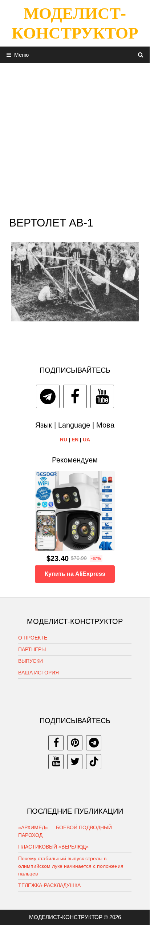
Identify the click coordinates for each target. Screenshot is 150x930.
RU (63, 439)
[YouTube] (102, 396)
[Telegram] (48, 396)
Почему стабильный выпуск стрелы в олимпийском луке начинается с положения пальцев (70, 866)
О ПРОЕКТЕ (32, 638)
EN (75, 439)
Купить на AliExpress (75, 574)
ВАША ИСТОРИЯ (38, 673)
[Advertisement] (75, 138)
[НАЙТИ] (141, 55)
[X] (74, 761)
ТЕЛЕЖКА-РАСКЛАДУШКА (49, 885)
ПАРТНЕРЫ (32, 649)
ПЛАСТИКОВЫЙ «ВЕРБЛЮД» (53, 847)
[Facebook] (75, 396)
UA (86, 439)
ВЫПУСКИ (30, 661)
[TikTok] (93, 761)
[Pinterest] (74, 742)
